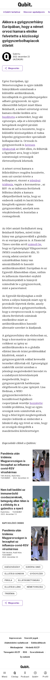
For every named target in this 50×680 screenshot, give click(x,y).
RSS (25, 652)
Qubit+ (35, 677)
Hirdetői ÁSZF (33, 647)
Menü (4, 677)
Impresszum (15, 638)
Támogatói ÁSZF (11, 652)
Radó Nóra (16, 476)
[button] (12, 567)
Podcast (25, 677)
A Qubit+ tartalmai (11, 12)
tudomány (5, 478)
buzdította (8, 117)
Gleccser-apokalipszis (34, 12)
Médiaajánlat (16, 647)
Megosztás (13, 68)
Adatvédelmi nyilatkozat (16, 643)
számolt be (34, 244)
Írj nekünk (25, 657)
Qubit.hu (16, 54)
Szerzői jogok (31, 638)
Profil (45, 677)
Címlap (14, 677)
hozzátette (36, 403)
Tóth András (6, 476)
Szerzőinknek (37, 652)
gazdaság (18, 59)
